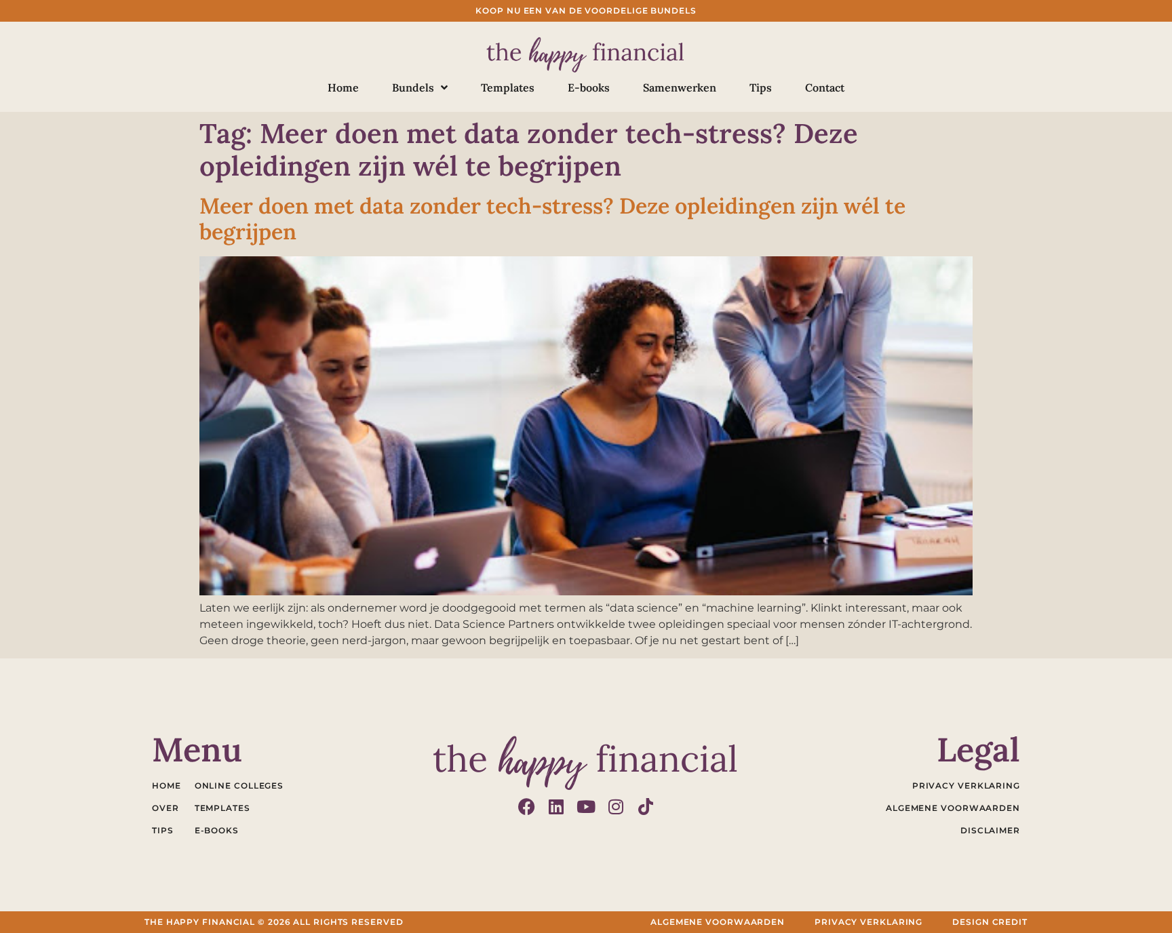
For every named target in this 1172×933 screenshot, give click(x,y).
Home (343, 87)
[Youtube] (586, 806)
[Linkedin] (556, 806)
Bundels (413, 87)
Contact (824, 87)
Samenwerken (679, 87)
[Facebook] (526, 806)
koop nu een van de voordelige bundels (585, 10)
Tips (760, 87)
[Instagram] (616, 806)
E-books (589, 87)
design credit (990, 922)
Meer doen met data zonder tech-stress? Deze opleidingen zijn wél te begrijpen (552, 218)
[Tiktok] (646, 806)
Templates (507, 87)
